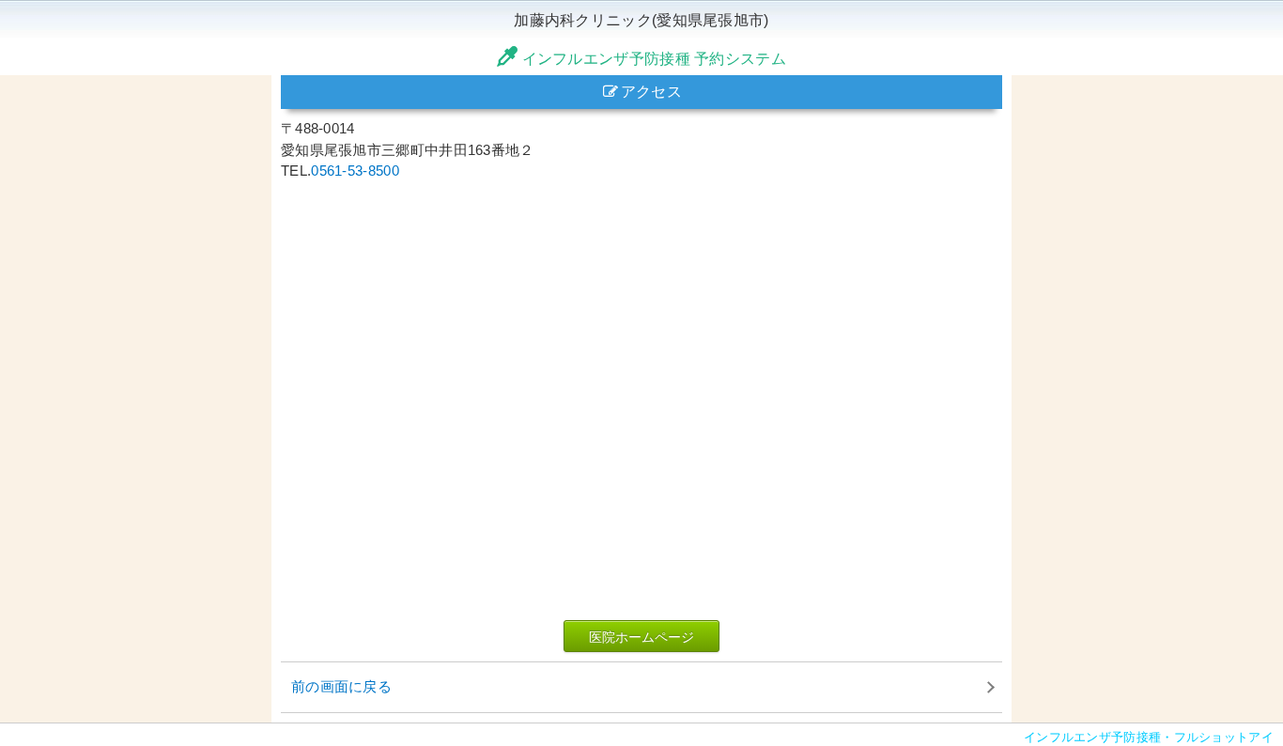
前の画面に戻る (341, 686)
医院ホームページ (641, 636)
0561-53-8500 (355, 171)
